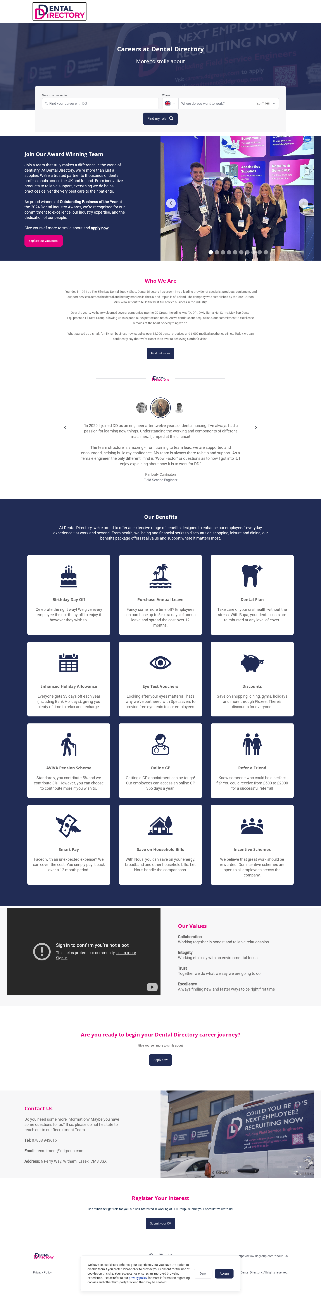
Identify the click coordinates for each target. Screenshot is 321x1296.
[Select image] (211, 252)
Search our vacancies (54, 95)
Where (166, 95)
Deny (203, 1273)
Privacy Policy (42, 1272)
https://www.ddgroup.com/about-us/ (262, 1256)
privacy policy (138, 1278)
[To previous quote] (65, 427)
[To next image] (303, 203)
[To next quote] (255, 427)
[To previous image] (171, 203)
